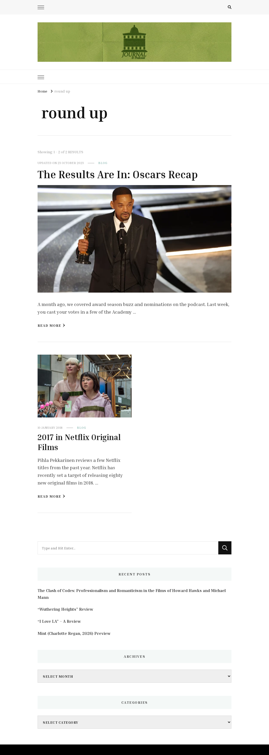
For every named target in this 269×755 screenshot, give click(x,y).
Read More (49, 325)
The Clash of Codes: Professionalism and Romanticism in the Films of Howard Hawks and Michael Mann (132, 594)
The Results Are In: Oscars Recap (118, 174)
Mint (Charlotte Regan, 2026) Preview (74, 633)
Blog (102, 163)
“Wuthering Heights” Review (65, 609)
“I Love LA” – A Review (59, 621)
